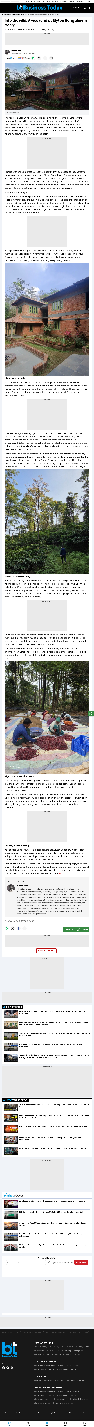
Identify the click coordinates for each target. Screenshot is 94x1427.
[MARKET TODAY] (13, 1195)
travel (22, 14)
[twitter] (12, 1367)
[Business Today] (40, 7)
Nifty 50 (49, 1380)
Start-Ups (40, 1354)
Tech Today (68, 1347)
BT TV (50, 1354)
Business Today (26, 1)
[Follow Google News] (23, 58)
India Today (46, 1)
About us (8, 1413)
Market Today (41, 1347)
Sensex (39, 1380)
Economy (55, 1347)
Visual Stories (54, 1351)
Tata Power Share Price (64, 1403)
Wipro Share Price (43, 1403)
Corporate (40, 1351)
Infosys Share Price (43, 1399)
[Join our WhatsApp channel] (90, 715)
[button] (84, 1424)
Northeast (55, 1)
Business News (6, 14)
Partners (86, 1413)
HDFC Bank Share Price (45, 1369)
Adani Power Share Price (69, 1365)
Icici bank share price (80, 1399)
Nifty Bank (61, 1380)
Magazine (79, 1351)
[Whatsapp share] (33, 58)
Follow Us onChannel (76, 929)
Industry (60, 1354)
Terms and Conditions (70, 1413)
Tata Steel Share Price (67, 1369)
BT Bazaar (37, 1)
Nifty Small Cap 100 (76, 1380)
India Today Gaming (67, 1)
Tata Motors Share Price (45, 1365)
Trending (67, 1351)
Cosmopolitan (80, 1)
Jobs (78, 1354)
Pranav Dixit (16, 51)
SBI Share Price (61, 1399)
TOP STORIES (14, 1007)
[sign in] (89, 7)
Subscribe (77, 8)
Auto (70, 1354)
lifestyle (16, 14)
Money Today (83, 1347)
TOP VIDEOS (19, 1100)
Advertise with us (35, 1413)
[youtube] (7, 1367)
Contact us (20, 1413)
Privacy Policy (52, 1413)
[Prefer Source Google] (10, 58)
